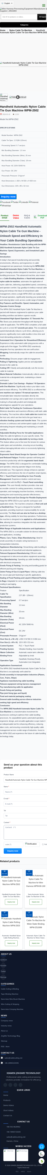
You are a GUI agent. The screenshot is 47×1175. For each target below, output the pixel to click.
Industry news (6, 1026)
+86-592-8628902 (13, 1127)
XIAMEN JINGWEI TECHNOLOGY (23, 1073)
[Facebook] (10, 1085)
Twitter (3, 971)
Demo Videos (8, 1105)
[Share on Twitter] (15, 202)
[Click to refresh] (32, 844)
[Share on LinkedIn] (23, 202)
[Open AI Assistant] (42, 1147)
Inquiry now (8, 196)
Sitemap (3, 977)
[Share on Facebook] (5, 202)
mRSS (23, 1171)
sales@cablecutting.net (13, 1058)
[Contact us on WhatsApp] (42, 1154)
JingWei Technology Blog (10, 1036)
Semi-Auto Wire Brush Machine (13, 999)
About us (4, 1031)
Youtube (3, 965)
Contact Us (7, 1115)
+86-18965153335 (12, 1063)
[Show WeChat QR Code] (42, 1161)
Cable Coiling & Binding (10, 989)
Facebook (3, 960)
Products (6, 1100)
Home (2, 30)
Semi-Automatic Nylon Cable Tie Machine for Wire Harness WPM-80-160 (35, 895)
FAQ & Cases (27, 217)
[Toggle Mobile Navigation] (43, 5)
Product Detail (4, 217)
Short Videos (8, 1110)
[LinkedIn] (15, 1085)
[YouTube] (5, 1085)
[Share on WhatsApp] (5, 206)
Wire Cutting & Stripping (10, 1004)
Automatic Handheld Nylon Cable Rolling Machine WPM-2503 (11, 937)
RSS (2, 1046)
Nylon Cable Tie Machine (20, 30)
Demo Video (16, 216)
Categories (24, 25)
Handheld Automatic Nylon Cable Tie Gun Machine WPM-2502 (11, 895)
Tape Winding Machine (9, 994)
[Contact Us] (20, 1085)
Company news (7, 1021)
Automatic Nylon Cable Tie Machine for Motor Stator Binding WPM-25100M (35, 937)
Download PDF (42, 217)
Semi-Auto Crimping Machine (12, 1009)
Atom (8, 1046)
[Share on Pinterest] (33, 202)
